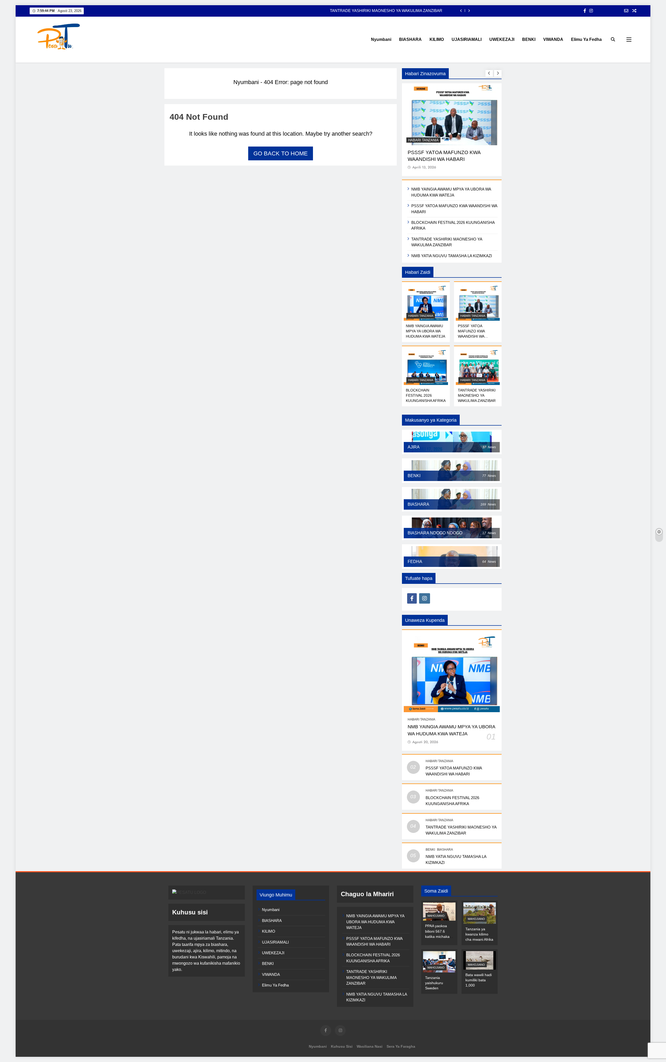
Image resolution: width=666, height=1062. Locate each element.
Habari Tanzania (423, 140)
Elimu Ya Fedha (586, 39)
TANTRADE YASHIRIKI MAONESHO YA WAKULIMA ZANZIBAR (386, 11)
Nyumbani (381, 39)
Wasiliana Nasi (369, 1046)
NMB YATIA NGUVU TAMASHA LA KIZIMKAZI (451, 256)
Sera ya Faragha (401, 1046)
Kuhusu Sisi (342, 1046)
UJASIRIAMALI (467, 39)
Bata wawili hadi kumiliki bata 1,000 (478, 980)
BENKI (528, 39)
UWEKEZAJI (501, 39)
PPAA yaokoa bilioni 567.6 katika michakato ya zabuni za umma (439, 936)
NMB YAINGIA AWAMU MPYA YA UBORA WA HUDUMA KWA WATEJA (425, 331)
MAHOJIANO (436, 915)
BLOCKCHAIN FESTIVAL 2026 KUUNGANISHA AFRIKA (426, 395)
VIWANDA (553, 39)
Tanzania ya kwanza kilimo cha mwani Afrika (479, 934)
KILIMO (437, 39)
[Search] (613, 39)
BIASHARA (410, 39)
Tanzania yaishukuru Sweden (434, 983)
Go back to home (280, 153)
